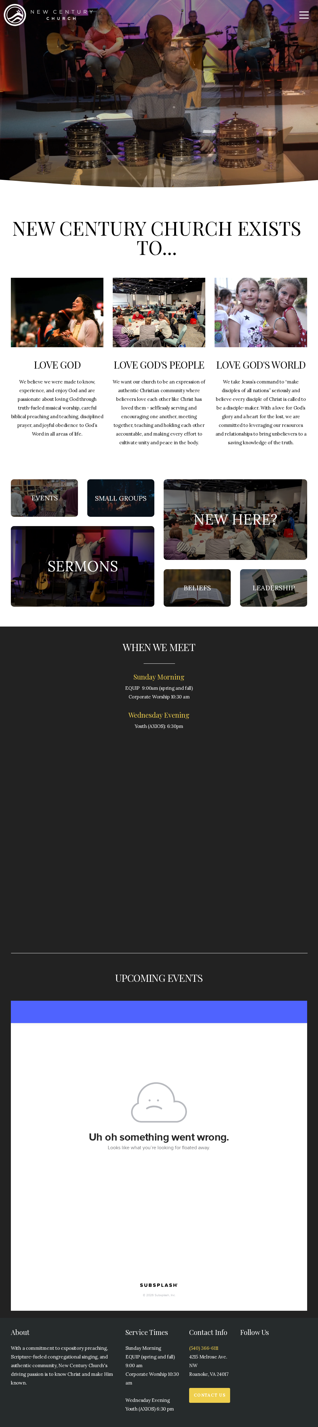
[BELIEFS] (197, 606)
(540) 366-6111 (203, 1348)
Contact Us (209, 1395)
